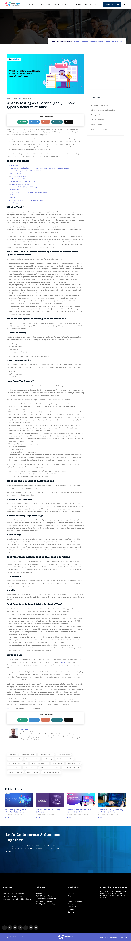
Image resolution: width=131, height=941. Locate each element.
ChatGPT (22, 122)
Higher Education (97, 120)
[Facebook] (15, 927)
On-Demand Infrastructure (17, 763)
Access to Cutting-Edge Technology (23, 187)
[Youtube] (25, 927)
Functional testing (32, 759)
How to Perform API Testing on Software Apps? (49, 811)
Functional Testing (17, 173)
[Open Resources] (70, 4)
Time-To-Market (32, 772)
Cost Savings (15, 189)
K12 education (96, 124)
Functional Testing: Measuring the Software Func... (110, 811)
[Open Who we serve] (59, 4)
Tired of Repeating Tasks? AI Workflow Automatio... (17, 811)
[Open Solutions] (35, 4)
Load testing (47, 759)
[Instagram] (20, 927)
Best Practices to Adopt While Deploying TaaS (25, 200)
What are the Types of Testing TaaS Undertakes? (26, 171)
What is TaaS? (13, 165)
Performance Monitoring (39, 763)
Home (53, 41)
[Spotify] (31, 927)
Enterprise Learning (98, 115)
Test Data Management (71, 767)
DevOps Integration (15, 759)
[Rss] (36, 927)
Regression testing (74, 763)
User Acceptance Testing (51, 772)
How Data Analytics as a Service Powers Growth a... (80, 811)
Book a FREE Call (112, 4)
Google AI (34, 122)
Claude (45, 122)
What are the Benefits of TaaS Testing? (22, 181)
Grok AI (68, 122)
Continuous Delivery (46, 754)
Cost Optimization (64, 754)
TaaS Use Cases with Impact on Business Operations (27, 192)
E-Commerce (15, 195)
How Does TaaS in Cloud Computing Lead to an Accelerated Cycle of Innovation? (38, 168)
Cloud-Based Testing (28, 754)
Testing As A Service (15, 772)
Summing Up (13, 203)
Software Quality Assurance (49, 767)
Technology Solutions (64, 41)
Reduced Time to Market (19, 184)
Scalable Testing (14, 767)
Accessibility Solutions (99, 105)
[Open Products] (45, 4)
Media (12, 197)
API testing (12, 754)
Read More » (8, 817)
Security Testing (29, 767)
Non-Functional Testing (19, 176)
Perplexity (57, 122)
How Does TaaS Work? (16, 179)
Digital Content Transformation (103, 110)
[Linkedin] (4, 927)
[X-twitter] (9, 927)
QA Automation (58, 763)
